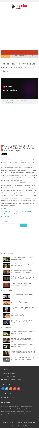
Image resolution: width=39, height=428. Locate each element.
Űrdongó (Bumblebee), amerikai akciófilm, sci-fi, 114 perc (23, 295)
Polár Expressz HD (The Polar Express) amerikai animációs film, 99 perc (22, 271)
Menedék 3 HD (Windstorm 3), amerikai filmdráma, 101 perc (22, 264)
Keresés (23, 225)
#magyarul (23, 211)
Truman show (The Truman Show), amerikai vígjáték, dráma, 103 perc (21, 284)
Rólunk (18, 425)
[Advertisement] (19, 29)
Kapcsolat (24, 425)
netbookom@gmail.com (14, 379)
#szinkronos (4, 214)
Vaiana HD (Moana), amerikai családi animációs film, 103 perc (21, 314)
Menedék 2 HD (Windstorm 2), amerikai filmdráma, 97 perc (22, 258)
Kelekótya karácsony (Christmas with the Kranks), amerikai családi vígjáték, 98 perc (23, 351)
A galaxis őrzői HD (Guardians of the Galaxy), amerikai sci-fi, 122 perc (21, 321)
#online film (16, 211)
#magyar (28, 211)
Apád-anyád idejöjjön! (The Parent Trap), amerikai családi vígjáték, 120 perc (23, 358)
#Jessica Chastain (14, 214)
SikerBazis (33, 422)
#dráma (10, 211)
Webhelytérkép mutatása (8, 397)
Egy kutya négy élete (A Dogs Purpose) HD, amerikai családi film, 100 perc (22, 277)
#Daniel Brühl (22, 214)
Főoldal (14, 425)
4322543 (13, 102)
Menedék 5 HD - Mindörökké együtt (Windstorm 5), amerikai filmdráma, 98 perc (18, 148)
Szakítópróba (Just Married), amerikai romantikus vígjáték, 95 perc (22, 301)
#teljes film (4, 211)
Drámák (11, 100)
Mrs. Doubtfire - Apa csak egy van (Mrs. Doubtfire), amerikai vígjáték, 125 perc (22, 308)
